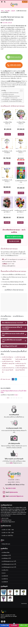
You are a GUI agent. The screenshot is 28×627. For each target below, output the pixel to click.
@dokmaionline (14, 492)
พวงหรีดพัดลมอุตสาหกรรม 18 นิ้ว (9, 561)
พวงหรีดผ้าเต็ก (5, 576)
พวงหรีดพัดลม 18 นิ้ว (6, 558)
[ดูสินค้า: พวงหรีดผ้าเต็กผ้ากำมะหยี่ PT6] (21, 173)
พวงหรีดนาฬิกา (5, 570)
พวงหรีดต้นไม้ (5, 581)
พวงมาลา (4, 573)
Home (2, 10)
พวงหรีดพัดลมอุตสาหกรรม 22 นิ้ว (9, 564)
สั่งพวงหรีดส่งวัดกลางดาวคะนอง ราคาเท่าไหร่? (12, 322)
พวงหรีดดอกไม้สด (5, 552)
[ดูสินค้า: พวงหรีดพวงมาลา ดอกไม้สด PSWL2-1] (20, 202)
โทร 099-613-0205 (14, 241)
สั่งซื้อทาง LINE (23, 625)
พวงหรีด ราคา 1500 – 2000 (8, 532)
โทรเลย (25, 1)
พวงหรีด (8, 507)
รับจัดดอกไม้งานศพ (6, 544)
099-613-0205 (12, 488)
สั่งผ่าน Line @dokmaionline (14, 236)
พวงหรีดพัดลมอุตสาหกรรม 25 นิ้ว (9, 567)
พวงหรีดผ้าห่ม (5, 578)
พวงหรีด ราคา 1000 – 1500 (8, 529)
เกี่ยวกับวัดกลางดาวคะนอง (8, 94)
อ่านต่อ (16, 395)
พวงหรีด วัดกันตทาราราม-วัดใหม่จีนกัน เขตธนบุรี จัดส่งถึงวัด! (8, 363)
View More (23, 603)
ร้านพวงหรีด (7, 10)
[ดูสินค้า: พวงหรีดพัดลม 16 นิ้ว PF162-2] (7, 172)
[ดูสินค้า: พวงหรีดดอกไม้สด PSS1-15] (8, 114)
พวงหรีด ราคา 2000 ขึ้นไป (7, 535)
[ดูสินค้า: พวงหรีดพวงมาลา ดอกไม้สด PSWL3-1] (7, 202)
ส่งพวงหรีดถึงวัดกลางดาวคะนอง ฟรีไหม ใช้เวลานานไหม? (12, 328)
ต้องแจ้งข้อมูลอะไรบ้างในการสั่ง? (9, 346)
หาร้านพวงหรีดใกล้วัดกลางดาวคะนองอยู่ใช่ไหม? (12, 340)
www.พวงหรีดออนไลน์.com (7, 616)
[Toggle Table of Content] (20, 90)
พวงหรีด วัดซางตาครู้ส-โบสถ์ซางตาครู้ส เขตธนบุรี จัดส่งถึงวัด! (21, 359)
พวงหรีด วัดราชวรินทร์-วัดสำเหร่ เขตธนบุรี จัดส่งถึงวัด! (8, 370)
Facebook (13, 379)
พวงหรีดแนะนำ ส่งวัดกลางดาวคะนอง (10, 92)
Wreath (2, 614)
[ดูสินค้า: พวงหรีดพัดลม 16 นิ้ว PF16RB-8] (7, 143)
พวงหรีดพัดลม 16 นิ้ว (6, 555)
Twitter (16, 379)
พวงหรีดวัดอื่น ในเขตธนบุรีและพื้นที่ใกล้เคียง (12, 101)
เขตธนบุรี (13, 10)
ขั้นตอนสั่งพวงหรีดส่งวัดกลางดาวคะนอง (11, 96)
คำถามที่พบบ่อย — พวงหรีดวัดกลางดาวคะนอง (12, 99)
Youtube (4, 621)
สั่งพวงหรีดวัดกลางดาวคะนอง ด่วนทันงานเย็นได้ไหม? (13, 334)
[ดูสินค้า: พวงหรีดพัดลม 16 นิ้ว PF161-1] (21, 143)
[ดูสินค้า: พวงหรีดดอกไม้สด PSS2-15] (21, 114)
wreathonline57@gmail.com (16, 496)
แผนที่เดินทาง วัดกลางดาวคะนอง (11, 97)
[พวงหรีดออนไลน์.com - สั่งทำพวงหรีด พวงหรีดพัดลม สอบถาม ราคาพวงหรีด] (14, 4)
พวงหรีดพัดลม (14, 625)
